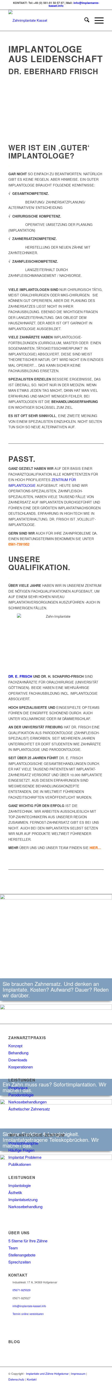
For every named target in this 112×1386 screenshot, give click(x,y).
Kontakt (31, 1379)
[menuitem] (84, 20)
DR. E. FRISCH (20, 676)
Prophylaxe (18, 1087)
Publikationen (19, 1164)
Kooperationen (20, 1066)
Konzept (15, 1045)
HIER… (95, 847)
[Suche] (84, 20)
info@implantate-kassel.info (29, 1306)
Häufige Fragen (21, 1150)
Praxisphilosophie (23, 1143)
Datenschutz (16, 1379)
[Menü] (96, 20)
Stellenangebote (21, 1255)
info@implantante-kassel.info (74, 4)
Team (13, 1247)
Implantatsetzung (23, 1199)
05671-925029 (21, 1290)
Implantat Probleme (24, 1157)
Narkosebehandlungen (27, 1101)
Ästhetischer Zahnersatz (29, 1109)
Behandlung (18, 1052)
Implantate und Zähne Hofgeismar (47, 1373)
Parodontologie (21, 1094)
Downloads (17, 1059)
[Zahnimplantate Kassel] (46, 20)
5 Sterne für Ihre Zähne (27, 1240)
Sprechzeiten (19, 1262)
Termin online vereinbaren (28, 1314)
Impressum (78, 1373)
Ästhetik (15, 1192)
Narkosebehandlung (25, 1206)
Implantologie (19, 1185)
